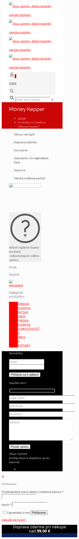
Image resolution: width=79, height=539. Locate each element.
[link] (52, 100)
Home (22, 118)
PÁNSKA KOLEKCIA (24, 322)
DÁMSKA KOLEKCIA (24, 306)
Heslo (7, 505)
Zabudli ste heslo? (14, 520)
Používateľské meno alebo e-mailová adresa (32, 492)
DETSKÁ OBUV (23, 314)
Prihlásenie (39, 512)
